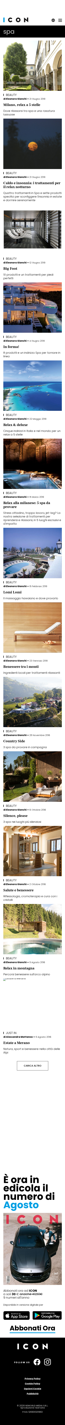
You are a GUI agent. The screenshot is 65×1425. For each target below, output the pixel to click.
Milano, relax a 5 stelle (21, 105)
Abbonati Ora (32, 1328)
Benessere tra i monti (21, 666)
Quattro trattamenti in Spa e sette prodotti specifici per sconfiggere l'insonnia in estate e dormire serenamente (32, 196)
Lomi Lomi (12, 592)
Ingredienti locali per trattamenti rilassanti (31, 673)
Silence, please (15, 815)
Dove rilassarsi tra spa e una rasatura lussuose (29, 112)
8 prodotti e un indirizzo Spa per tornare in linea (31, 354)
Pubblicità (32, 1393)
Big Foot (10, 268)
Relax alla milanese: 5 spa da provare (26, 505)
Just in (11, 1033)
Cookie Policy (32, 1383)
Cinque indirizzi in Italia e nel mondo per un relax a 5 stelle (31, 432)
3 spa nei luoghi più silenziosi (22, 822)
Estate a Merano (16, 1043)
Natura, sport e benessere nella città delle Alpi (31, 1050)
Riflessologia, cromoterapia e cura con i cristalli (30, 898)
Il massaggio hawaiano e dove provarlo (30, 598)
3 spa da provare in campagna (25, 747)
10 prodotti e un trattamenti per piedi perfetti (28, 276)
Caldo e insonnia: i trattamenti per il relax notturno (31, 185)
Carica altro (32, 1065)
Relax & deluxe (15, 425)
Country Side (14, 741)
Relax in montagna (18, 968)
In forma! (11, 347)
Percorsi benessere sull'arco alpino (26, 974)
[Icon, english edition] (53, 21)
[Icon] (15, 21)
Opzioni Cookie (32, 1388)
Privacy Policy (33, 1378)
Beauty (11, 95)
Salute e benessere (18, 890)
